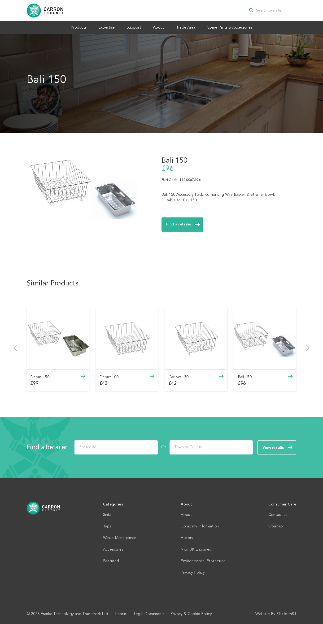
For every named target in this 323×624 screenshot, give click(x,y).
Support (134, 28)
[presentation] (15, 348)
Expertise (106, 28)
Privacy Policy (193, 573)
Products (79, 28)
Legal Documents (149, 614)
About (158, 28)
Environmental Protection (203, 561)
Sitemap (275, 526)
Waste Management (120, 538)
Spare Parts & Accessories (229, 28)
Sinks (107, 515)
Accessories (113, 550)
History (187, 538)
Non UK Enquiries (196, 550)
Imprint (121, 614)
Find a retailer (179, 224)
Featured (111, 561)
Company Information (200, 526)
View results (273, 448)
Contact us (277, 515)
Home (43, 508)
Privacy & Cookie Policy (191, 614)
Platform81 (286, 614)
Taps (107, 526)
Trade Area (186, 28)
